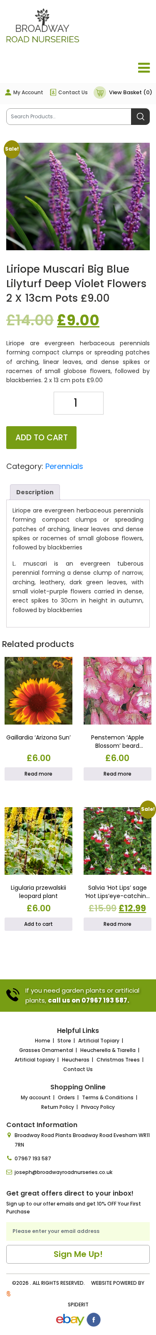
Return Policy (57, 1106)
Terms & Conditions (108, 1097)
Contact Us (73, 92)
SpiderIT (78, 1304)
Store (64, 1040)
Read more (38, 773)
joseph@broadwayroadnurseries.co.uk (63, 1172)
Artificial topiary (35, 1059)
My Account (28, 92)
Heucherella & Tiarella (108, 1050)
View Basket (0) (130, 92)
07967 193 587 (33, 1158)
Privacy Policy (98, 1106)
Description (35, 492)
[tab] (35, 492)
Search (140, 116)
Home (42, 1040)
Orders (66, 1097)
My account (36, 1097)
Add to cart (41, 437)
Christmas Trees (118, 1059)
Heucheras (75, 1059)
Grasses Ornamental (46, 1050)
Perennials (64, 466)
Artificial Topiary (98, 1040)
